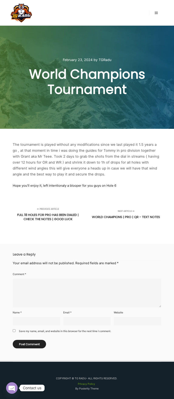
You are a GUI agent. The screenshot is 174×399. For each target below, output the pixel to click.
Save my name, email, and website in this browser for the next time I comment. (65, 331)
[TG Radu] (21, 13)
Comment (19, 274)
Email (67, 312)
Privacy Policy (86, 383)
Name (17, 312)
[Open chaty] (12, 388)
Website (118, 312)
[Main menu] (156, 13)
